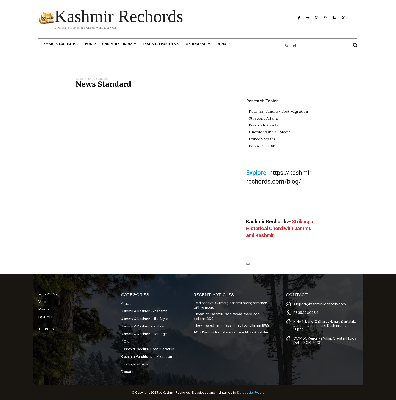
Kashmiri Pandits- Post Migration (278, 111)
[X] (343, 18)
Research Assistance (267, 125)
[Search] (355, 46)
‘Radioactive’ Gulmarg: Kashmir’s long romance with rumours (230, 305)
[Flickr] (307, 18)
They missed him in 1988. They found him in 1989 (232, 325)
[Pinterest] (325, 18)
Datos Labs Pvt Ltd (250, 392)
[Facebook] (299, 18)
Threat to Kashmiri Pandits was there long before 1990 (227, 316)
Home (80, 78)
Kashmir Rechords (267, 221)
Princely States (262, 139)
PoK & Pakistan (262, 145)
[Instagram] (316, 18)
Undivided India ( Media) (270, 132)
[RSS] (334, 18)
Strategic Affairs (263, 118)
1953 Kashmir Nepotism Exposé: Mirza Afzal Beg (231, 332)
